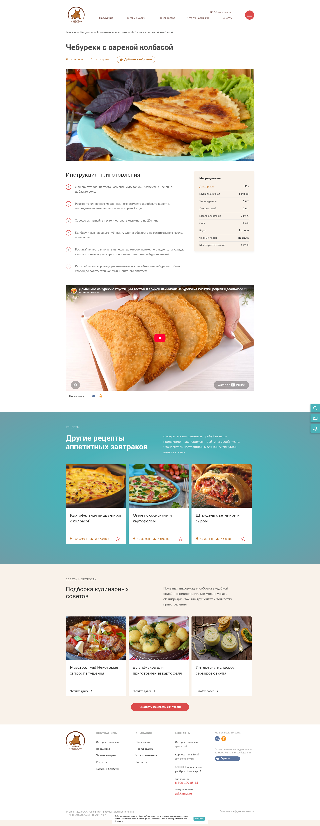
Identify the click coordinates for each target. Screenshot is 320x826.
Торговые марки (135, 18)
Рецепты (227, 18)
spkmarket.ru (182, 746)
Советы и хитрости (108, 768)
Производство (166, 18)
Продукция (106, 18)
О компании (143, 742)
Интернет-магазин (107, 742)
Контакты (142, 762)
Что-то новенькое (198, 18)
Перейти (225, 758)
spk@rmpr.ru (183, 793)
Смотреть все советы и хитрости (160, 707)
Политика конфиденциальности (237, 811)
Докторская (206, 186)
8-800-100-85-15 (186, 782)
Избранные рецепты (223, 12)
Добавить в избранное (138, 59)
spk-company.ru (184, 758)
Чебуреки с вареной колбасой (152, 32)
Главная (71, 32)
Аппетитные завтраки (112, 32)
